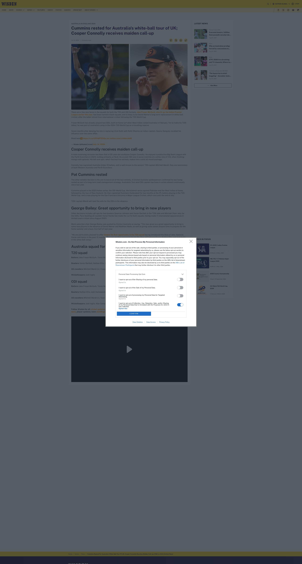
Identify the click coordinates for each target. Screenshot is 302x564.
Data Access (151, 322)
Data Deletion (138, 322)
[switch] (180, 279)
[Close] (192, 242)
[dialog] (151, 282)
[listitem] (151, 274)
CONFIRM (134, 314)
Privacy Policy (164, 322)
